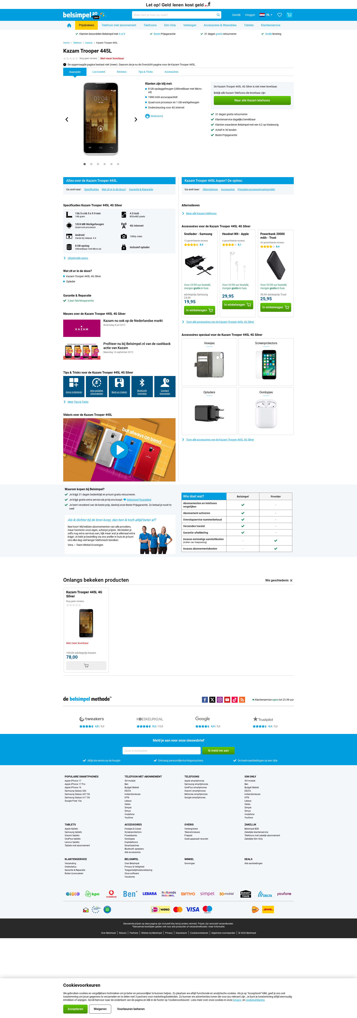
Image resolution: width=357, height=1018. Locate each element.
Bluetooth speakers (134, 849)
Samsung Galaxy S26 (75, 791)
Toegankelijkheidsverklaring (138, 870)
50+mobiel (130, 780)
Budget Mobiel (132, 787)
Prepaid (188, 835)
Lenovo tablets (72, 842)
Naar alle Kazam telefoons (201, 213)
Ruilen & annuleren (74, 873)
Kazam (89, 42)
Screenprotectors (133, 832)
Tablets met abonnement (77, 845)
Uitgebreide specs (78, 258)
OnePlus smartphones (195, 787)
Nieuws (122, 933)
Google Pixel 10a (73, 801)
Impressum (181, 933)
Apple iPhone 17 (73, 780)
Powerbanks (131, 835)
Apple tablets (71, 828)
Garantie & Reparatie (141, 189)
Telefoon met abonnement (119, 25)
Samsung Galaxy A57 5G (77, 794)
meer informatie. (216, 926)
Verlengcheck (191, 828)
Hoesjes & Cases (133, 828)
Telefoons (150, 25)
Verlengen (189, 25)
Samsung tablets (73, 832)
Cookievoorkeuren (199, 933)
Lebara (128, 801)
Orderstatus (70, 866)
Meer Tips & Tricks (78, 401)
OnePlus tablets (73, 839)
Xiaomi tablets (72, 835)
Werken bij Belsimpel (151, 933)
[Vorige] (67, 119)
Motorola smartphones (196, 794)
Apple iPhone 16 (73, 787)
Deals (249, 859)
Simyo (128, 811)
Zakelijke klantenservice (256, 832)
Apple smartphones (194, 780)
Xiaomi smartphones (195, 791)
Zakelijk (250, 824)
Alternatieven (210, 189)
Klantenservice (270, 25)
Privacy (169, 933)
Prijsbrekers (86, 25)
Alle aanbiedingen (254, 863)
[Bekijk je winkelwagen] (289, 14)
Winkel (189, 859)
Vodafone (129, 814)
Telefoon (77, 42)
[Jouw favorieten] (279, 14)
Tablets (249, 25)
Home (66, 42)
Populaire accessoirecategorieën (256, 189)
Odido (128, 804)
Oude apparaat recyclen (196, 839)
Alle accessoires (133, 852)
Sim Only (170, 25)
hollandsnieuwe (132, 794)
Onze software (132, 873)
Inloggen (250, 14)
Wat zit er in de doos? (114, 189)
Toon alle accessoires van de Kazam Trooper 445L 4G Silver (220, 321)
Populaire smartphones (82, 776)
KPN (127, 797)
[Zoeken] (218, 15)
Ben (126, 784)
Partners (134, 933)
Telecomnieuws (192, 832)
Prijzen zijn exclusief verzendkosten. (216, 923)
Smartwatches (132, 845)
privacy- (237, 999)
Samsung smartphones (196, 784)
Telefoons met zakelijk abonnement (262, 835)
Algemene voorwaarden (223, 933)
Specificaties (91, 189)
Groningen (189, 863)
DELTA (128, 791)
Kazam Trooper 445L (107, 42)
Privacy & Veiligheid (134, 866)
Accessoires (228, 189)
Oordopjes (130, 839)
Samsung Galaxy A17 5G (77, 797)
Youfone (129, 817)
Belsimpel (132, 859)
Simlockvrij (156, 116)
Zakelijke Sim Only (254, 839)
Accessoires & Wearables (220, 25)
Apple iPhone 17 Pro (75, 784)
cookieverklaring (255, 999)
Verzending (70, 863)
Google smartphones (194, 797)
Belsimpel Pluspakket (139, 499)
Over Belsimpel (132, 863)
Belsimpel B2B (252, 828)
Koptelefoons (131, 842)
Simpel (128, 807)
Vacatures (130, 876)
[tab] (84, 164)
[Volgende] (135, 119)
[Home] (69, 25)
